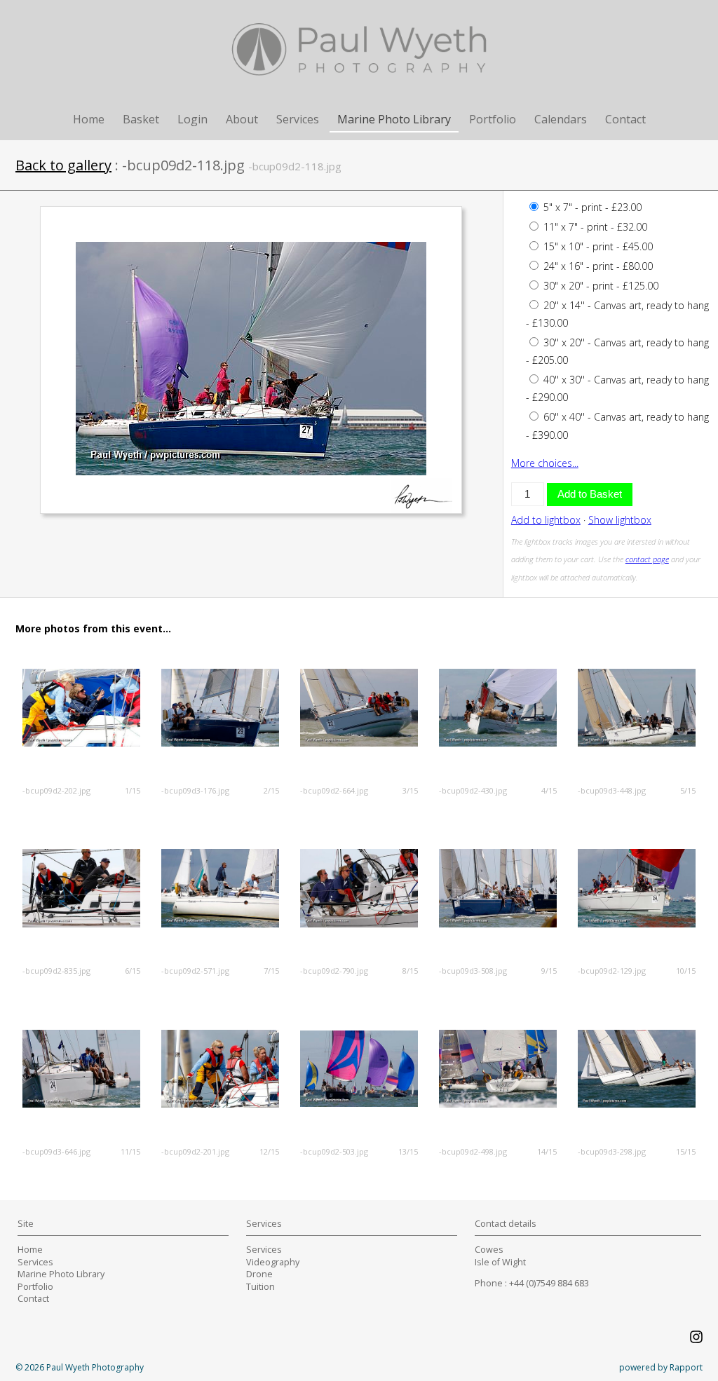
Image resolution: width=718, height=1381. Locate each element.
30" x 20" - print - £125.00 (599, 285)
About (242, 119)
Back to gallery (63, 165)
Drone (259, 1274)
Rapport (686, 1367)
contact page (647, 559)
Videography (272, 1262)
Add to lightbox (546, 519)
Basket (141, 119)
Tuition (260, 1287)
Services (297, 119)
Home (88, 119)
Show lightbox (619, 519)
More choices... (544, 463)
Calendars (560, 119)
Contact (625, 119)
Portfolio (492, 119)
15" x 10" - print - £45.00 (597, 246)
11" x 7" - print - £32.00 (594, 226)
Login (192, 119)
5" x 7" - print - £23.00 (591, 207)
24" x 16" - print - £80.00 (597, 266)
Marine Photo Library (394, 119)
